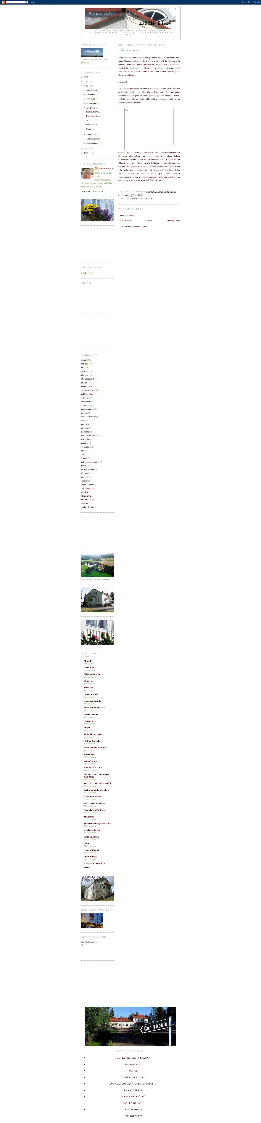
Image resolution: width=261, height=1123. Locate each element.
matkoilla (85, 439)
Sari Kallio (84, 942)
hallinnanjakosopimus (90, 461)
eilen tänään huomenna (94, 803)
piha (82, 367)
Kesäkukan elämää (92, 796)
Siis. (88, 120)
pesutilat (84, 492)
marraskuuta (92, 89)
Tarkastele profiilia (92, 191)
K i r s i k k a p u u (93, 767)
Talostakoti (89, 687)
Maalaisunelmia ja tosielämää (97, 823)
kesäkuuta (91, 107)
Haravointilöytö (133, 1096)
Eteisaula (85, 405)
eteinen (84, 480)
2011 (86, 148)
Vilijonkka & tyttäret (93, 734)
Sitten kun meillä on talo (95, 747)
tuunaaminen (86, 499)
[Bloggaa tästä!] (132, 195)
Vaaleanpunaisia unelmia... (96, 790)
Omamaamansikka (92, 700)
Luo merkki (93, 942)
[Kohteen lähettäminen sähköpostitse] (130, 195)
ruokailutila (85, 446)
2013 (86, 81)
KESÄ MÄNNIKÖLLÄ (95, 863)
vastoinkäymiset (88, 390)
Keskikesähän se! (93, 115)
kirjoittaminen (87, 484)
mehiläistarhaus (87, 394)
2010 (86, 153)
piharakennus (86, 495)
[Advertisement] (96, 244)
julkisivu (84, 375)
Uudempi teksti (125, 220)
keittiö (83, 454)
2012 (86, 85)
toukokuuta (92, 134)
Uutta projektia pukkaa (133, 1057)
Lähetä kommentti (126, 215)
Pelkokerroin (91, 124)
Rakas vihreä (133, 1090)
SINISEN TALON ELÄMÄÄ (97, 783)
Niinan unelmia (91, 694)
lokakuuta (91, 94)
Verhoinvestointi (133, 1077)
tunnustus (85, 476)
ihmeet (83, 465)
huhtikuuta (91, 138)
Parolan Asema (91, 714)
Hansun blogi (90, 720)
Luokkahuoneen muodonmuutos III (133, 1083)
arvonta (84, 458)
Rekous (87, 867)
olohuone (146, 199)
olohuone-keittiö (88, 416)
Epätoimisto (133, 1109)
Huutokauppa (134, 1116)
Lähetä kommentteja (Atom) (136, 226)
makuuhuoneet (87, 386)
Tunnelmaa (89, 816)
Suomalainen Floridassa (95, 810)
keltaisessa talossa (92, 830)
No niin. (89, 128)
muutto (84, 412)
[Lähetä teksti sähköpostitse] (126, 195)
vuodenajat (85, 401)
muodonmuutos (87, 409)
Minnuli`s (88, 660)
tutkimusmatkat (87, 378)
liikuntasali (85, 473)
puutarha (84, 363)
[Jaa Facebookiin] (138, 195)
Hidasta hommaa (93, 111)
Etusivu (149, 220)
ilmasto (136, 199)
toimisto (84, 427)
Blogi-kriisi (133, 1064)
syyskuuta (91, 98)
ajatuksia (84, 371)
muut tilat (85, 424)
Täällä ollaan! (133, 1103)
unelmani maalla (91, 836)
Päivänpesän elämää (93, 674)
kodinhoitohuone (88, 488)
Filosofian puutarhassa (94, 707)
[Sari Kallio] (88, 955)
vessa (83, 420)
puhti (86, 843)
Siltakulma (89, 754)
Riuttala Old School (93, 741)
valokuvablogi (87, 507)
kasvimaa (85, 431)
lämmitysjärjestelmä (89, 435)
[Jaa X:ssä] (135, 195)
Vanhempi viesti (173, 220)
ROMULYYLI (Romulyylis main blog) (96, 775)
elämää (84, 359)
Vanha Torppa (90, 760)
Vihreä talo (89, 681)
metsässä (84, 443)
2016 (86, 77)
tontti (83, 450)
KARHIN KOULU (105, 168)
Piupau (87, 727)
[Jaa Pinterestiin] (141, 195)
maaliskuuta (92, 143)
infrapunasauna (87, 469)
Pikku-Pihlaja (90, 856)
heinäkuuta (91, 103)
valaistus (84, 503)
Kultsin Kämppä (91, 850)
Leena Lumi (89, 667)
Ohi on (133, 1070)
